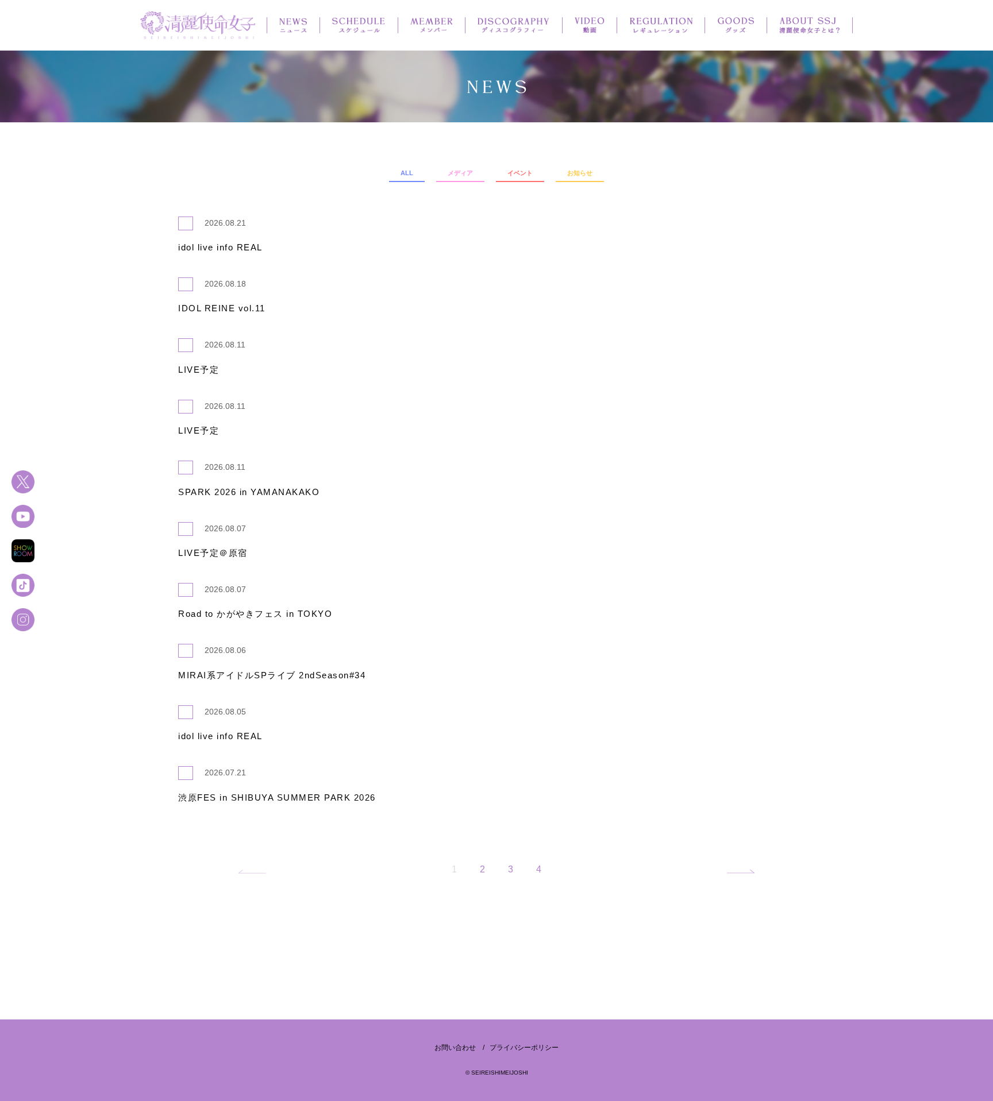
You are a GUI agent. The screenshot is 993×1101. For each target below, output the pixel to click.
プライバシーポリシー (524, 1048)
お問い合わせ (455, 1048)
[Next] (738, 872)
